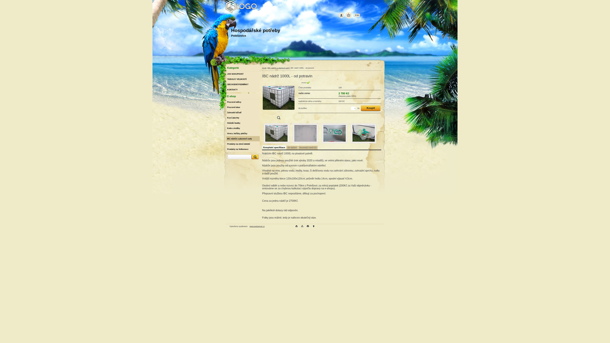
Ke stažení (292, 148)
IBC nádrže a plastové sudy (278, 68)
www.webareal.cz (257, 226)
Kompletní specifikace (274, 147)
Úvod (264, 68)
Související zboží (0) (308, 148)
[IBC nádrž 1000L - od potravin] (278, 101)
